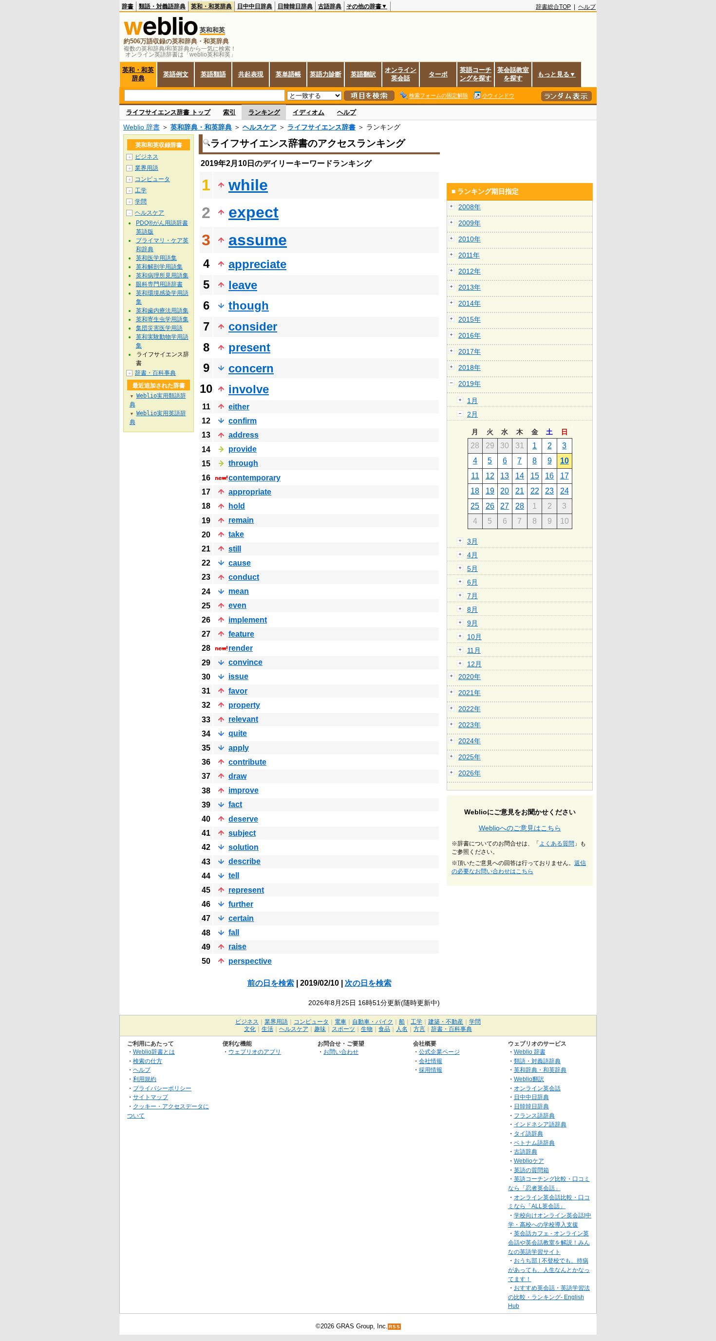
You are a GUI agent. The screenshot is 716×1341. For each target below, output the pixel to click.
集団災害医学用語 (159, 328)
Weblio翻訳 (529, 1079)
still (234, 549)
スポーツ (343, 1029)
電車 (340, 1022)
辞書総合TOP (553, 6)
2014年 (469, 303)
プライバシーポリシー (162, 1088)
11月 (474, 650)
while (248, 185)
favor (237, 691)
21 (519, 491)
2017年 (469, 351)
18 (475, 491)
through (243, 463)
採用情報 (430, 1069)
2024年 (469, 741)
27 (504, 506)
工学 (141, 190)
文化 (250, 1029)
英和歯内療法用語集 (162, 310)
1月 (472, 400)
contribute (247, 762)
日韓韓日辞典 (295, 6)
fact (235, 804)
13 (504, 476)
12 (490, 476)
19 (490, 491)
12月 (474, 664)
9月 (472, 623)
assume (257, 240)
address (243, 435)
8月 (472, 609)
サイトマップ (150, 1097)
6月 (472, 582)
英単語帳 (288, 74)
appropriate (249, 492)
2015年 (469, 319)
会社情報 (430, 1061)
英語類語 (213, 74)
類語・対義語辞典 (162, 6)
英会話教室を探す (513, 74)
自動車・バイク (372, 1022)
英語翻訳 (363, 74)
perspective (250, 961)
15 (534, 476)
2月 (472, 414)
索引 (229, 112)
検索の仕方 (147, 1061)
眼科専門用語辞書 (159, 284)
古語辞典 (329, 6)
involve (248, 389)
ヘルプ (587, 6)
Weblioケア (529, 1160)
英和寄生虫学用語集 (162, 319)
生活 (267, 1029)
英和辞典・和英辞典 (201, 127)
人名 (402, 1029)
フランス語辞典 (534, 1115)
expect (253, 212)
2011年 (469, 255)
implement (247, 620)
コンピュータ (152, 179)
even (237, 605)
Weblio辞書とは (154, 1051)
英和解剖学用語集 (159, 266)
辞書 (127, 6)
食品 (384, 1029)
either (238, 407)
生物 (367, 1029)
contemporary (254, 478)
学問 (141, 201)
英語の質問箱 (531, 1170)
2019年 (469, 383)
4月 (472, 555)
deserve (243, 819)
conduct (243, 577)
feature (241, 634)
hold (236, 506)
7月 (472, 596)
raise (237, 946)
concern (251, 368)
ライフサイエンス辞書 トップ (168, 112)
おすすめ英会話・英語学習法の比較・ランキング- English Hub (549, 1297)
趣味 (320, 1029)
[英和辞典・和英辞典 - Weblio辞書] (161, 33)
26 (490, 506)
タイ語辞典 (528, 1133)
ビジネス (146, 156)
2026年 (469, 773)
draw (237, 776)
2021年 (469, 693)
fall (233, 932)
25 (475, 506)
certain (241, 918)
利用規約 (144, 1079)
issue (238, 676)
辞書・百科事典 (155, 372)
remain (241, 520)
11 (475, 476)
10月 (474, 637)
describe (244, 861)
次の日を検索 (368, 983)
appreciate (257, 264)
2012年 (469, 271)
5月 (472, 568)
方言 (419, 1029)
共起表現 (251, 74)
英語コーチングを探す (475, 74)
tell (233, 875)
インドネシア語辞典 (540, 1124)
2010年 (469, 239)
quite (237, 733)
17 (564, 476)
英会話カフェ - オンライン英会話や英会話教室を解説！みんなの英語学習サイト (549, 1242)
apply (238, 748)
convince (245, 662)
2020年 (469, 676)
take (236, 534)
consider (252, 326)
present (249, 347)
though (248, 305)
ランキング (264, 112)
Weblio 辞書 (141, 127)
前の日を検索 (270, 983)
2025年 (469, 757)
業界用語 (146, 168)
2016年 (469, 335)
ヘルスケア (260, 127)
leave (242, 285)
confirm (242, 421)
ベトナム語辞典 (534, 1142)
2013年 (469, 287)
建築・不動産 (445, 1022)
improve (243, 790)
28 (519, 506)
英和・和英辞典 (211, 6)
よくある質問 (556, 843)
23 (549, 491)
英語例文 (175, 74)
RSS (394, 1326)
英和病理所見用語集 (162, 275)
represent (246, 890)
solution (243, 847)
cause (239, 563)
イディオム (308, 112)
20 (504, 491)
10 (564, 461)
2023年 (469, 725)
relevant (243, 719)
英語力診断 (325, 74)
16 (549, 476)
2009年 (469, 223)
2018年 (469, 367)
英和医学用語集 (156, 258)
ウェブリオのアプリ (254, 1051)
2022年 (469, 709)
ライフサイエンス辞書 (321, 127)
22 (534, 491)
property (244, 705)
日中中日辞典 (254, 6)
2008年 (469, 207)
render (240, 648)
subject (242, 833)
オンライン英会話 (400, 74)
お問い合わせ (340, 1051)
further (240, 904)
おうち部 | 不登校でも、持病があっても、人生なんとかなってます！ (549, 1269)
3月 (472, 541)
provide (242, 449)
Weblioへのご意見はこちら (520, 828)
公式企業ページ (439, 1051)
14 (519, 476)
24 (564, 491)
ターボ (438, 74)
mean (238, 591)
